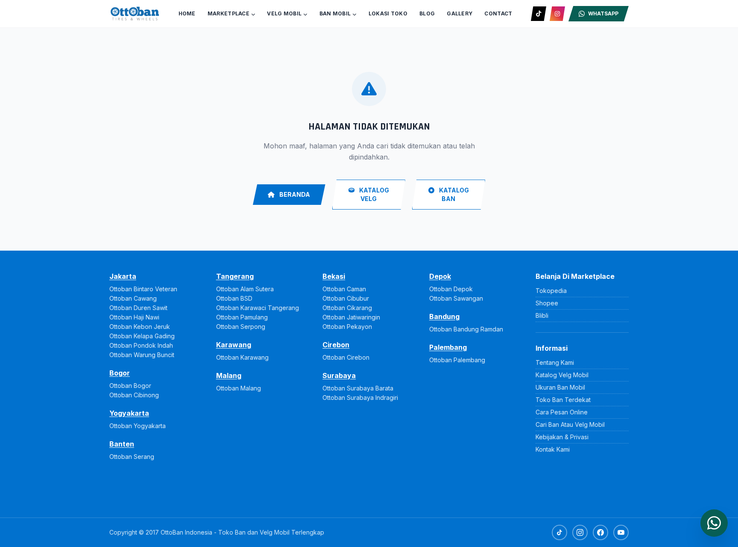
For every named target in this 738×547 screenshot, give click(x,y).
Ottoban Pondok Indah (141, 345)
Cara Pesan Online (562, 412)
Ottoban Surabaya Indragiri (360, 397)
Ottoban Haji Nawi (134, 317)
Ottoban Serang (131, 456)
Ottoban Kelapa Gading (142, 336)
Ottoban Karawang (242, 357)
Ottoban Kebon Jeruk (139, 326)
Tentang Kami (555, 362)
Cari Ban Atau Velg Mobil (570, 424)
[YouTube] (621, 532)
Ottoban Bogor (130, 385)
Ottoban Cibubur (345, 298)
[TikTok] (538, 13)
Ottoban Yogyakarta (137, 425)
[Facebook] (600, 532)
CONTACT (498, 13)
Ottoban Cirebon (345, 357)
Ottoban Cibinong (134, 395)
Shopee (547, 303)
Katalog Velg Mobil (562, 374)
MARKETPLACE (228, 13)
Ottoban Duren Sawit (138, 307)
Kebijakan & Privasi (562, 437)
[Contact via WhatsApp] (714, 523)
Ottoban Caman (344, 289)
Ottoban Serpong (240, 326)
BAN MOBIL (335, 13)
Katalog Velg (373, 194)
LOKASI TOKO (388, 13)
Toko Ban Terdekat (563, 399)
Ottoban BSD (234, 298)
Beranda (294, 194)
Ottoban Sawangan (456, 298)
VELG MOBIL (284, 13)
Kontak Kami (553, 449)
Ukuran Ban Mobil (560, 387)
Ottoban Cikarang (347, 307)
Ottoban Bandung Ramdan (466, 329)
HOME (187, 13)
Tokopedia (551, 290)
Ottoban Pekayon (347, 326)
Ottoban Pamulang (242, 317)
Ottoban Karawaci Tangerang (257, 307)
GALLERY (459, 13)
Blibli (542, 315)
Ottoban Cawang (133, 298)
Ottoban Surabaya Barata (357, 388)
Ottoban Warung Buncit (141, 354)
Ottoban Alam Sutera (245, 289)
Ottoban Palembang (457, 360)
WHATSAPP (603, 13)
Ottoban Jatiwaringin (351, 317)
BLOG (427, 13)
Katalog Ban (453, 194)
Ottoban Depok (451, 289)
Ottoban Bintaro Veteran (143, 289)
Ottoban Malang (238, 388)
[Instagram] (557, 13)
